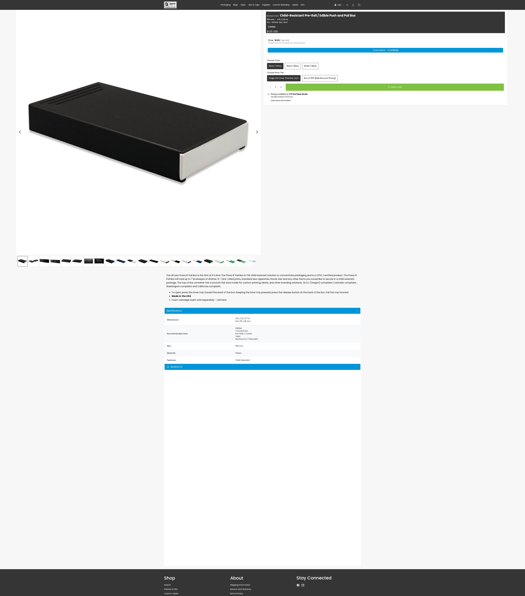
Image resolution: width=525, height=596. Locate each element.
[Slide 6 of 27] (77, 261)
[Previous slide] (19, 132)
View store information (281, 100)
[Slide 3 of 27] (44, 261)
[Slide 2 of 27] (33, 261)
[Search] (347, 5)
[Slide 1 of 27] (22, 261)
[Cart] (359, 5)
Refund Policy (236, 593)
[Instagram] (302, 585)
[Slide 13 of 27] (154, 261)
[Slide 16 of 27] (187, 261)
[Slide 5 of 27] (66, 261)
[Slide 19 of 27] (219, 261)
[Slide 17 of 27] (197, 261)
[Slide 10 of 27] (121, 261)
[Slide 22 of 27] (252, 261)
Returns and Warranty (240, 589)
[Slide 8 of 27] (99, 261)
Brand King (273, 16)
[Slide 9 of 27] (110, 261)
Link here (222, 299)
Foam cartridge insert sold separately (193, 299)
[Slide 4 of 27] (55, 261)
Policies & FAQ (170, 589)
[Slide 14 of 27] (165, 261)
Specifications (174, 310)
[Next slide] (258, 132)
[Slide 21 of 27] (241, 261)
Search (167, 585)
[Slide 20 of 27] (230, 261)
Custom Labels (171, 593)
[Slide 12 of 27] (143, 261)
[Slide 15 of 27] (176, 261)
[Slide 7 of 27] (88, 261)
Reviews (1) (176, 366)
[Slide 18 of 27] (208, 261)
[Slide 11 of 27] (132, 261)
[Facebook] (298, 585)
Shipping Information (240, 585)
